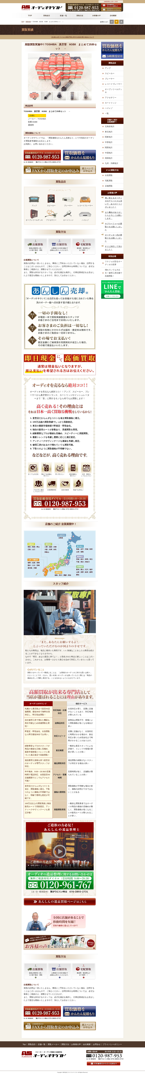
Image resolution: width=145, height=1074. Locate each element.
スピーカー (109, 73)
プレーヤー (109, 79)
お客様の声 (76, 1044)
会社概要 (87, 1044)
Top (24, 1044)
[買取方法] (80, 15)
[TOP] (30, 15)
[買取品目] (46, 15)
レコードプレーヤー (113, 84)
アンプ (108, 68)
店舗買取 (109, 186)
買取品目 (32, 1044)
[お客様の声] (96, 15)
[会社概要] (113, 15)
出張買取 (109, 175)
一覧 (107, 113)
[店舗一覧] (63, 15)
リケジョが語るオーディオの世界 (113, 263)
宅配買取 (109, 181)
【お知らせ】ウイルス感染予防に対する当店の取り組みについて (72, 37)
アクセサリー (110, 98)
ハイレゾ (109, 108)
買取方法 (65, 1044)
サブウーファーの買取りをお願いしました (113, 227)
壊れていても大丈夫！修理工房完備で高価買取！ (113, 273)
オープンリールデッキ (113, 90)
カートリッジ (110, 103)
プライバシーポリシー (112, 1044)
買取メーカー (53, 1044)
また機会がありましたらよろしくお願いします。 (113, 215)
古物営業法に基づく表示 (111, 1)
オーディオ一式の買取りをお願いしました (113, 238)
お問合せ (97, 1044)
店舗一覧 (41, 1044)
